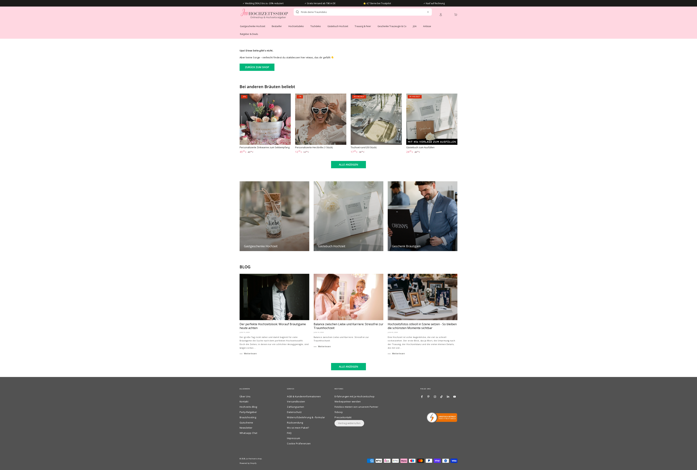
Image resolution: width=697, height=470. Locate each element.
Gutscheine (246, 422)
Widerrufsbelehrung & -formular (306, 417)
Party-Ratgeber (248, 412)
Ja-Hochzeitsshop (254, 458)
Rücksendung (295, 422)
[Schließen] (428, 12)
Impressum (293, 438)
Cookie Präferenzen (299, 443)
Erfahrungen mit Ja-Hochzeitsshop (354, 396)
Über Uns (245, 396)
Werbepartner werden (348, 401)
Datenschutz (294, 412)
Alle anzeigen (348, 164)
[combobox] (356, 12)
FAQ (289, 433)
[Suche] (297, 12)
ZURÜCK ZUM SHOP (257, 67)
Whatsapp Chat (248, 433)
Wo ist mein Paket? (298, 427)
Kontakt (244, 401)
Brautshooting (248, 417)
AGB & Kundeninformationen (304, 396)
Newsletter (246, 427)
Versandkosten (296, 401)
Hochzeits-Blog (248, 406)
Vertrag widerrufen (349, 423)
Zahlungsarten (295, 406)
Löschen (420, 12)
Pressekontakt (343, 417)
